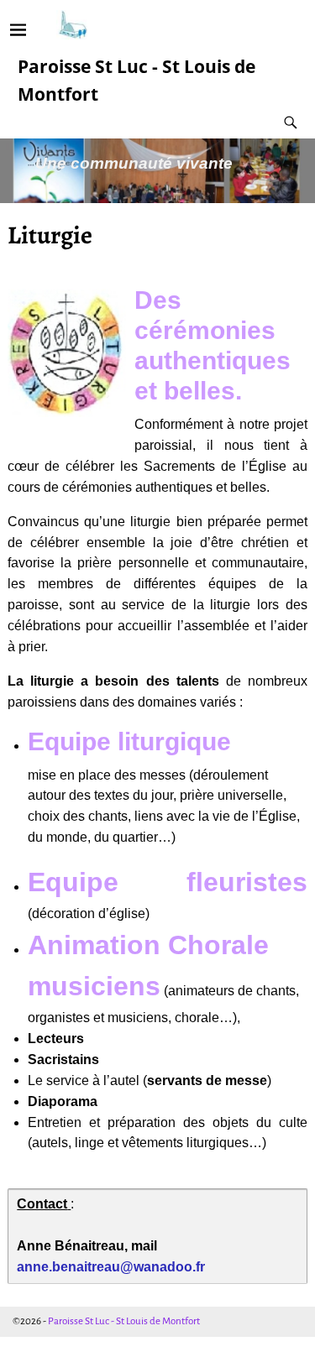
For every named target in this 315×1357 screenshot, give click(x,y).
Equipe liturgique (129, 741)
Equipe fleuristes (167, 882)
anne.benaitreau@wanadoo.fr (111, 1267)
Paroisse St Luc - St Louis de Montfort (124, 1321)
